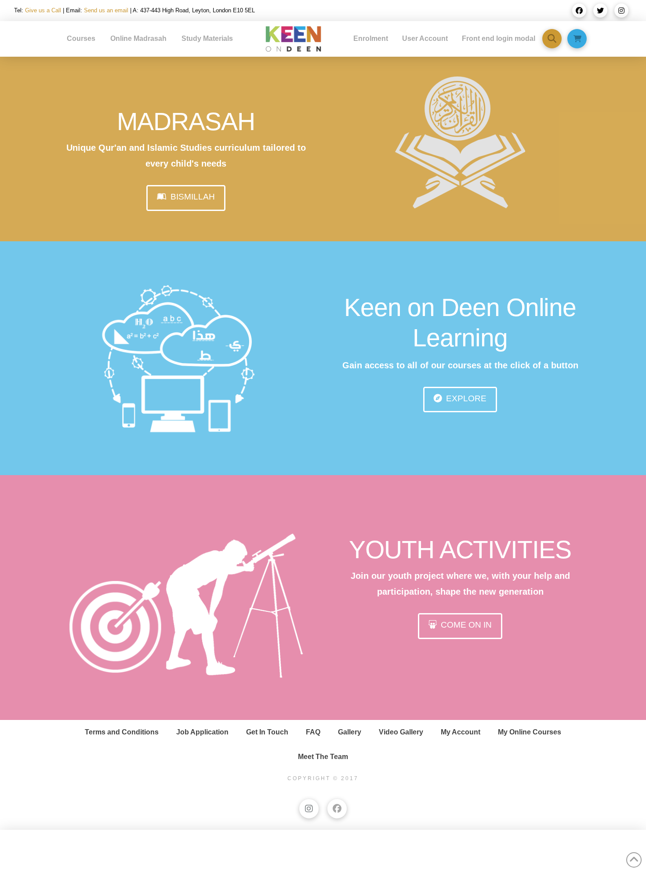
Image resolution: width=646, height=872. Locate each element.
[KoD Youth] (185, 602)
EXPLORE (466, 398)
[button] (552, 38)
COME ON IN (466, 624)
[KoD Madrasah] (460, 142)
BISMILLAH (193, 196)
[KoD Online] (185, 363)
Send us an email (106, 10)
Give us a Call (43, 10)
